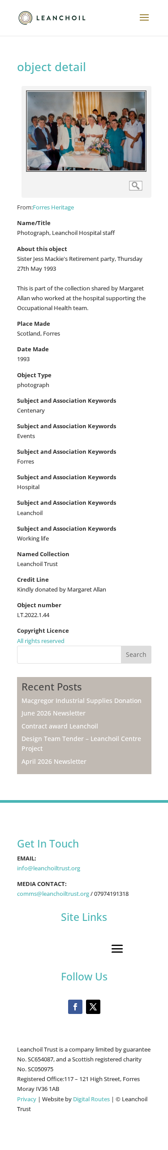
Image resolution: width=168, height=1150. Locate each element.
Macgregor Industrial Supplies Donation (82, 700)
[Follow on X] (93, 1007)
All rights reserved (41, 641)
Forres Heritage (53, 207)
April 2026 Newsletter (54, 761)
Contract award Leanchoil (60, 726)
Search (136, 654)
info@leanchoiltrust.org (48, 868)
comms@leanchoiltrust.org (53, 894)
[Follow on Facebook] (75, 1007)
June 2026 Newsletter (54, 713)
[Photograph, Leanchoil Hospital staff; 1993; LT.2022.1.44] (86, 170)
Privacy (27, 1099)
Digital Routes (91, 1099)
